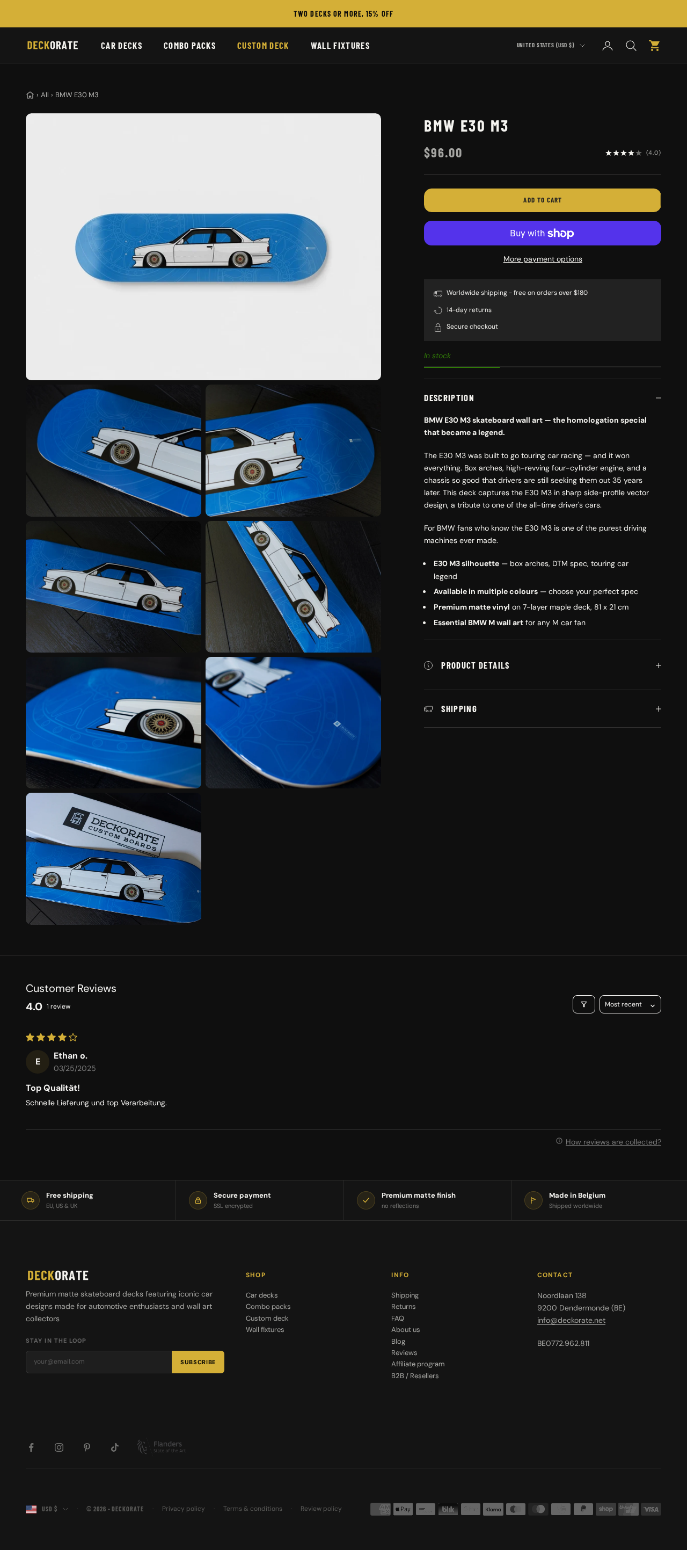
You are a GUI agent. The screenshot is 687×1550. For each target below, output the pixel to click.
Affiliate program (418, 1363)
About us (405, 1329)
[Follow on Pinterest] (87, 1447)
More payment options (542, 259)
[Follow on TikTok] (114, 1447)
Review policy (321, 1508)
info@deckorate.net (571, 1320)
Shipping (405, 1295)
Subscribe (198, 1362)
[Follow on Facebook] (31, 1447)
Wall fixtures (340, 45)
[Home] (30, 95)
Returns (403, 1306)
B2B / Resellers (415, 1375)
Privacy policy (183, 1508)
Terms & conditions (252, 1508)
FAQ (397, 1318)
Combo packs (190, 45)
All (45, 94)
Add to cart (542, 200)
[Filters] (584, 1004)
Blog (398, 1341)
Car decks (121, 45)
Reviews (404, 1352)
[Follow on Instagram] (59, 1447)
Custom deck (263, 45)
